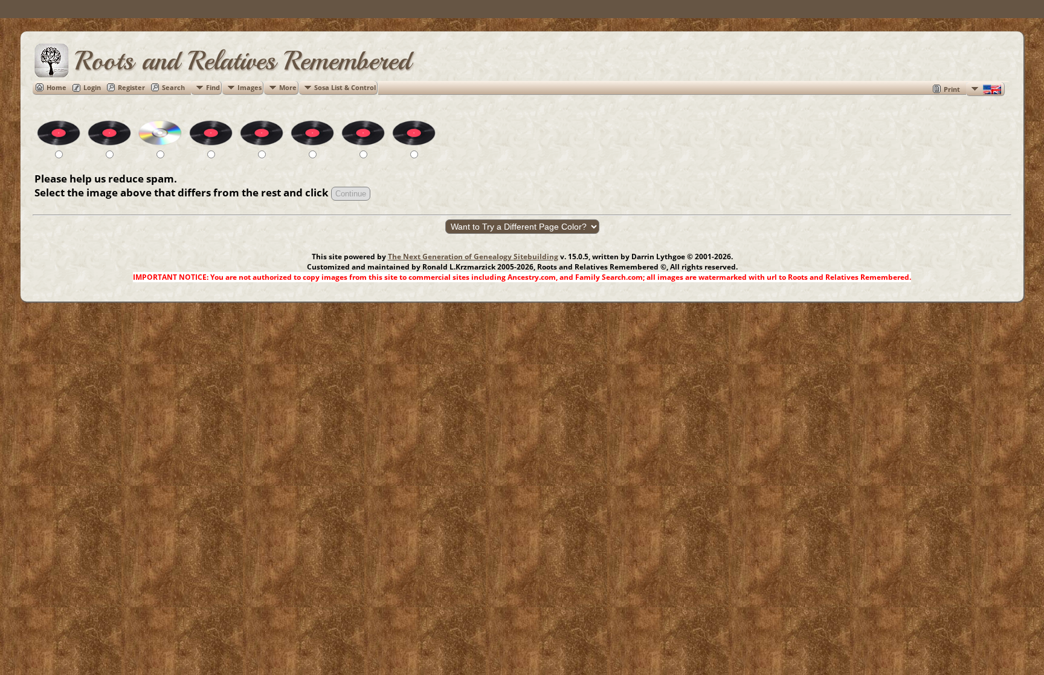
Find (213, 87)
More (288, 87)
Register (131, 87)
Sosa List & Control (345, 87)
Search (173, 87)
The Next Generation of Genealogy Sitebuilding (473, 256)
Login (92, 87)
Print (952, 89)
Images (249, 87)
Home (56, 87)
